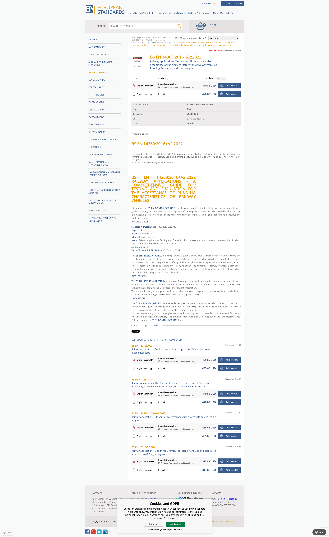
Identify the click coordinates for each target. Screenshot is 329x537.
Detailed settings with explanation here (164, 529)
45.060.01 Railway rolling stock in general (156, 42)
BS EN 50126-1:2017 (170, 383)
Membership (147, 12)
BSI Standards (150, 37)
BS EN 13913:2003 (170, 349)
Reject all (153, 524)
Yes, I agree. (175, 524)
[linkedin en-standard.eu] (105, 533)
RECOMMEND (154, 325)
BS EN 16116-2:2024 (173, 450)
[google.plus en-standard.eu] (93, 533)
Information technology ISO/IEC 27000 (102, 219)
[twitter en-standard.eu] (99, 533)
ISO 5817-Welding (97, 210)
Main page (136, 37)
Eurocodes (94, 147)
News (229, 12)
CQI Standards (96, 87)
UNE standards (96, 132)
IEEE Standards (96, 109)
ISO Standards (96, 124)
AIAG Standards (97, 47)
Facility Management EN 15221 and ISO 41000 (104, 202)
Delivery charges (198, 12)
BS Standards (115, 498)
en (214, 3)
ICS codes (93, 39)
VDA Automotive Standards (103, 139)
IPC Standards (96, 117)
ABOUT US (218, 12)
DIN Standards (96, 94)
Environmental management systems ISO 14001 (104, 174)
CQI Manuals (98, 511)
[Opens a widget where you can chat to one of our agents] (319, 532)
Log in (227, 3)
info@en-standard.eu (227, 498)
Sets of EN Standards (100, 154)
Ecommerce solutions (215, 521)
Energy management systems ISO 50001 (104, 191)
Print (138, 325)
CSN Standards (96, 79)
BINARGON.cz (231, 521)
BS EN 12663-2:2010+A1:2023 (173, 417)
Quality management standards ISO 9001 (99, 163)
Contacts (180, 12)
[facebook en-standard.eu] (87, 533)
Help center (164, 12)
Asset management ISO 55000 (103, 182)
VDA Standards (113, 508)
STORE (133, 12)
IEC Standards (96, 102)
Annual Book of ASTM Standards (100, 63)
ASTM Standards (97, 54)
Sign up (238, 3)
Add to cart (231, 85)
